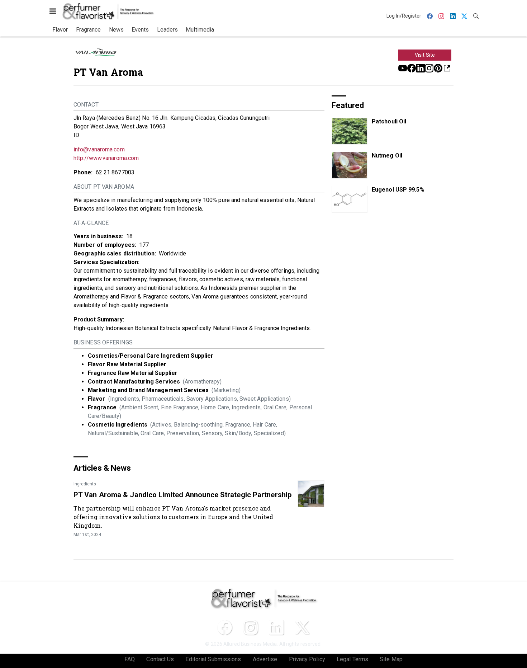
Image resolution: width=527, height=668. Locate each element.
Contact (86, 104)
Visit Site (425, 55)
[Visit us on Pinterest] (438, 67)
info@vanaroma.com (99, 149)
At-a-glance (91, 223)
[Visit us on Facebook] (411, 67)
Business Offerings (103, 342)
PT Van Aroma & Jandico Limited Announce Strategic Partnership (182, 494)
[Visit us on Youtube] (402, 67)
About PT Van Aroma (103, 186)
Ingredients (84, 483)
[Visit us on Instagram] (429, 67)
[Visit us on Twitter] (302, 627)
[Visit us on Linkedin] (420, 67)
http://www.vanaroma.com (106, 158)
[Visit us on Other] (447, 67)
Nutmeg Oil (387, 155)
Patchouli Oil (389, 121)
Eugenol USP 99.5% (398, 189)
